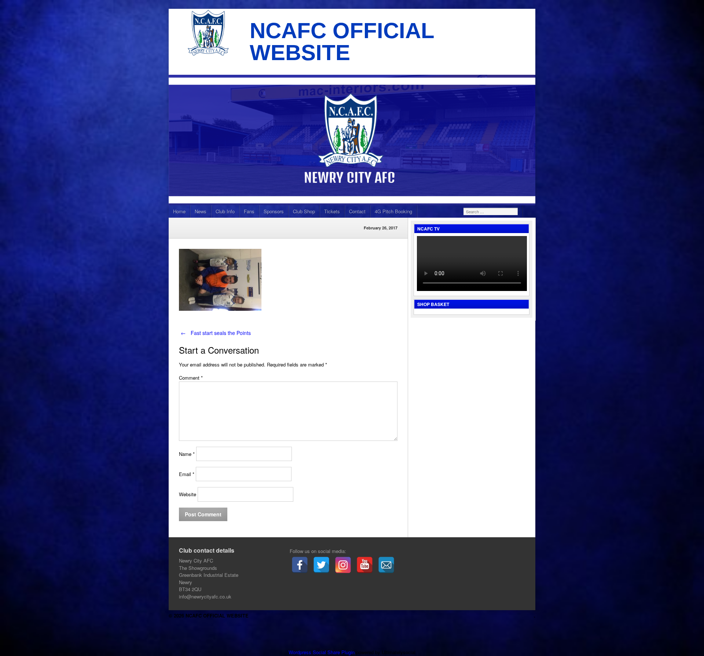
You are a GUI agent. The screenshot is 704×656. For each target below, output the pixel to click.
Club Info (225, 211)
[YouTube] (364, 565)
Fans (249, 211)
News (200, 211)
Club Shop (304, 211)
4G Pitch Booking (393, 211)
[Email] (386, 565)
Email (186, 474)
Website (187, 494)
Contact (357, 211)
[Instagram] (343, 565)
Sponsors (274, 211)
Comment (191, 377)
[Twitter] (321, 565)
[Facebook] (300, 565)
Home (179, 211)
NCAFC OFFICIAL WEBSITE (342, 41)
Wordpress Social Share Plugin (322, 652)
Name (187, 453)
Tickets (332, 211)
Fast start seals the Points (216, 332)
